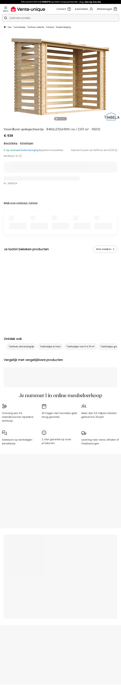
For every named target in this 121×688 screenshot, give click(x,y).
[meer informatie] (20, 156)
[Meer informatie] (116, 150)
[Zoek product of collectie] (5, 17)
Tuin (10, 27)
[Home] (5, 27)
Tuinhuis (50, 27)
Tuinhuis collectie (35, 27)
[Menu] (6, 8)
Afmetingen (26, 143)
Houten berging (63, 27)
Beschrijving (10, 143)
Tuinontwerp (19, 27)
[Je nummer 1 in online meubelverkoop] (28, 8)
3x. (17, 155)
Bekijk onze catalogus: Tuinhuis (20, 203)
